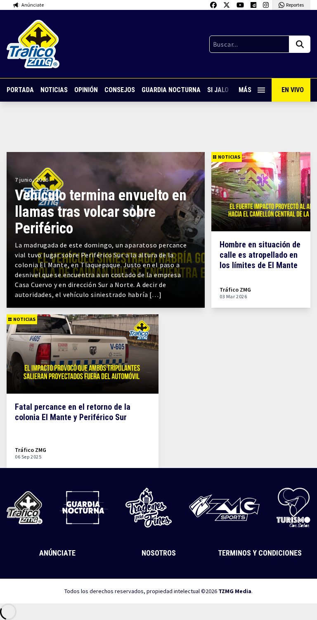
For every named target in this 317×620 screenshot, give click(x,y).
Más (245, 90)
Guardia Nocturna (171, 90)
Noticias (54, 90)
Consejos (119, 90)
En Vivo (293, 90)
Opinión (86, 90)
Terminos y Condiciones (260, 553)
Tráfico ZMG (235, 289)
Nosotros (159, 553)
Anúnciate (57, 553)
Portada (20, 90)
